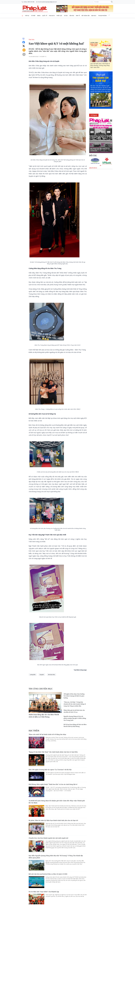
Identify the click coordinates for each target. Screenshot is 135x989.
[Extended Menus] (109, 15)
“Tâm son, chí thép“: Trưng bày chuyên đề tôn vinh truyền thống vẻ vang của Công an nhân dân (75, 704)
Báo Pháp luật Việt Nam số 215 (100, 149)
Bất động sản (86, 15)
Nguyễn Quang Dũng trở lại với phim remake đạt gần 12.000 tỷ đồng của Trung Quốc (75, 718)
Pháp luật (59, 15)
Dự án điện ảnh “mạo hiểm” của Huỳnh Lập (44, 892)
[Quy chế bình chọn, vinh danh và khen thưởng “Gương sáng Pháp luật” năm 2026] (100, 55)
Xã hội (66, 15)
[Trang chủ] (22, 15)
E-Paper (94, 115)
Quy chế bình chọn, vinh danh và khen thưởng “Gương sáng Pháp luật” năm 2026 (100, 65)
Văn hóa (71, 15)
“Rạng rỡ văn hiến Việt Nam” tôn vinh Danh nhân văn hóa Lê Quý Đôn (53, 752)
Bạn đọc (93, 15)
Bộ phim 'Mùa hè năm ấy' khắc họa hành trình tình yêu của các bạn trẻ (53, 820)
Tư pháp (33, 15)
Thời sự (27, 15)
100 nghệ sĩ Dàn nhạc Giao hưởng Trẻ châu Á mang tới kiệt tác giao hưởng (74, 696)
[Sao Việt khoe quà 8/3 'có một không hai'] (35, 8)
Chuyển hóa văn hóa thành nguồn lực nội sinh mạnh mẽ (48, 838)
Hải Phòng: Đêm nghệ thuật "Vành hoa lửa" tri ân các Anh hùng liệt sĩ (53, 784)
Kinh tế (78, 15)
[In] (24, 54)
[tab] (100, 165)
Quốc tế (44, 15)
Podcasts (52, 15)
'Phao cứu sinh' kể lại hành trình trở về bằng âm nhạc (47, 734)
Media (38, 15)
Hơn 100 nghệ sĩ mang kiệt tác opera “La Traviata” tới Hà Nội (50, 770)
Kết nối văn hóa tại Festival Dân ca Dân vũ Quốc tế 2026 (48, 874)
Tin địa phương (102, 15)
